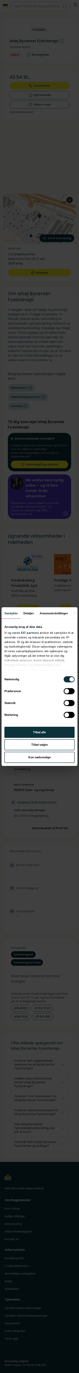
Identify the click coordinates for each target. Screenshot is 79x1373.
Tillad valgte (39, 744)
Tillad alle (39, 732)
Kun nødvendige (39, 757)
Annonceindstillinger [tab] (54, 613)
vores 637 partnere (25, 632)
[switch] (69, 691)
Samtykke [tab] (11, 613)
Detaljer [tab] (28, 613)
